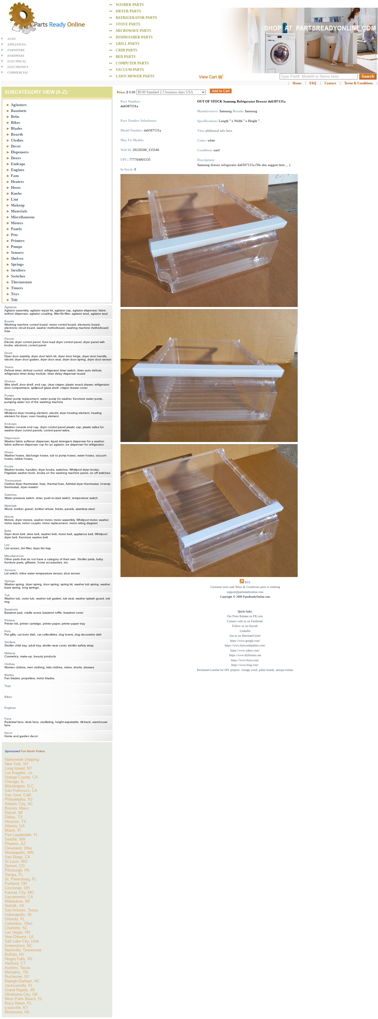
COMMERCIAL (17, 72)
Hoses (16, 187)
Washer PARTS (130, 5)
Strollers (18, 270)
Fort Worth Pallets (33, 751)
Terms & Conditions (358, 83)
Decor (16, 146)
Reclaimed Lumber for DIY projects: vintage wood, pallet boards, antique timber (245, 670)
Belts (15, 116)
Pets (14, 235)
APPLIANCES (16, 44)
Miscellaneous (23, 217)
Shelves (17, 258)
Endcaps (18, 164)
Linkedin (245, 631)
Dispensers (20, 152)
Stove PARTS (128, 24)
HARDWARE (16, 55)
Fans (15, 175)
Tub (14, 300)
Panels (16, 229)
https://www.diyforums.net (245, 655)
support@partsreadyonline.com (245, 592)
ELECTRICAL (16, 61)
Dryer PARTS (128, 11)
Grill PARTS (127, 44)
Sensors (17, 252)
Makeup (18, 205)
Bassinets (18, 110)
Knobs (16, 193)
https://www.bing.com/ (245, 665)
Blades (16, 128)
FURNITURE (16, 50)
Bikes (15, 122)
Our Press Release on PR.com (245, 616)
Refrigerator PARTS (136, 18)
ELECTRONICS (17, 67)
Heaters (17, 181)
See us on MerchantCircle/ (245, 635)
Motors (17, 223)
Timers (17, 288)
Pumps (16, 246)
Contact (330, 83)
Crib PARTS (126, 50)
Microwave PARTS (133, 31)
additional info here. (219, 130)
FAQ (312, 83)
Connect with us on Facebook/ (245, 621)
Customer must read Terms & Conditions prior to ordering (245, 587)
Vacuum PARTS (130, 70)
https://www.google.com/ (245, 640)
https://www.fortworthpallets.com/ (245, 645)
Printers (18, 240)
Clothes (17, 140)
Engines (17, 170)
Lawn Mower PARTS (135, 76)
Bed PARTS (126, 57)
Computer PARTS (132, 63)
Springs (17, 264)
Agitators (19, 105)
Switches (18, 276)
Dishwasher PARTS (134, 37)
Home (297, 83)
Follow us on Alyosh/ (245, 626)
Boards (17, 134)
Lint (14, 199)
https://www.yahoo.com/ (245, 650)
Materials (19, 211)
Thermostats (21, 282)
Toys (15, 294)
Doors (16, 158)
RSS (247, 582)
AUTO (11, 38)
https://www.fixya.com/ (245, 660)
